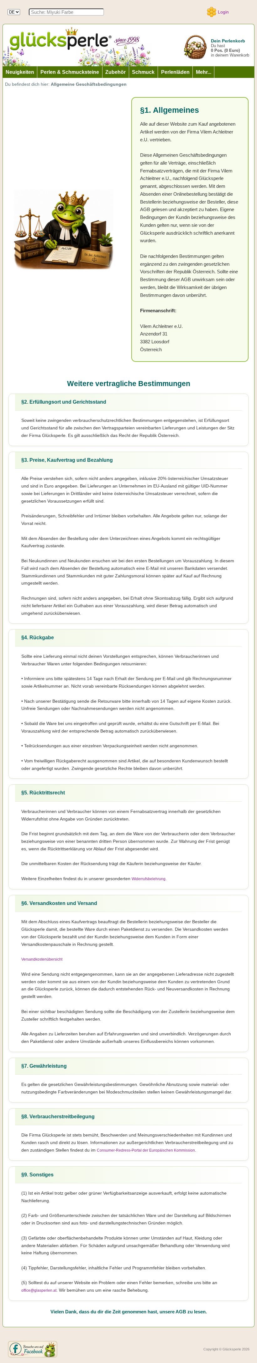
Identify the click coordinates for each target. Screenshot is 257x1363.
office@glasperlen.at (38, 1290)
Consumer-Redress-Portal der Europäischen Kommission (146, 1150)
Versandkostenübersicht (41, 959)
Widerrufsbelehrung (148, 879)
